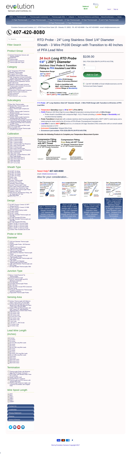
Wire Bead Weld (14, 195)
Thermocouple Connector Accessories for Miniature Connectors (20, 86)
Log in (109, 9)
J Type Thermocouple (38, 20)
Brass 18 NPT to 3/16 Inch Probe (18, 228)
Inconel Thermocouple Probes (17, 185)
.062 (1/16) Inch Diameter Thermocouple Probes (20, 253)
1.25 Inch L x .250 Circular (16, 322)
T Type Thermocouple (55, 20)
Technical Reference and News (88, 17)
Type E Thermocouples (16, 141)
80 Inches (12, 352)
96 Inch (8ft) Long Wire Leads (17, 355)
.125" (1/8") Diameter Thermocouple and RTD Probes (20, 259)
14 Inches (12, 341)
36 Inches (12, 344)
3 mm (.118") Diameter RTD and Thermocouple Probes (18, 256)
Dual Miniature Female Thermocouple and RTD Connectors (19, 129)
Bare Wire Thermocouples (16, 104)
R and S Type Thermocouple (109, 20)
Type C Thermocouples (16, 139)
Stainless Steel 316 (15, 191)
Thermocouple (21, 17)
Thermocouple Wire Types (16, 62)
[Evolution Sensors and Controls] (20, 9)
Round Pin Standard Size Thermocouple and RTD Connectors (20, 290)
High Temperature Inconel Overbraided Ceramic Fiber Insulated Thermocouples (20, 77)
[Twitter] (10, 427)
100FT (11, 397)
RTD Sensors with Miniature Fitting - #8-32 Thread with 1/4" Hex (20, 193)
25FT (11, 394)
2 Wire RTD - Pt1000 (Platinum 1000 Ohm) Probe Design (19, 155)
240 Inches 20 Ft (14, 359)
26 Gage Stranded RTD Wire (17, 222)
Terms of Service (14, 419)
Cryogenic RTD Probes (16, 74)
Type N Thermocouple (15, 151)
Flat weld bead (13, 282)
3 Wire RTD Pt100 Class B (17, 159)
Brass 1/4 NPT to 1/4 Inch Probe (18, 223)
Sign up (116, 9)
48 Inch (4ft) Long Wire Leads (17, 347)
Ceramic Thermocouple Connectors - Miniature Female (19, 112)
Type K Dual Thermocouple (17, 148)
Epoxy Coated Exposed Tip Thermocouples (17, 275)
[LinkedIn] (23, 427)
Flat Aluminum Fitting (15, 182)
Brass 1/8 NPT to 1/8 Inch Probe (18, 226)
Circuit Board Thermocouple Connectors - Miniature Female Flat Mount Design (20, 120)
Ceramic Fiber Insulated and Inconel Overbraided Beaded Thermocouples (19, 230)
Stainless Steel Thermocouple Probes (20, 189)
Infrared (71, 17)
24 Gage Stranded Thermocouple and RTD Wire (19, 219)
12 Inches (12, 339)
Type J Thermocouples (15, 142)
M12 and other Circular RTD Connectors (20, 286)
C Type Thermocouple (74, 23)
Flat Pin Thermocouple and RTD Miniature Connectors (18, 280)
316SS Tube (13, 177)
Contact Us (12, 406)
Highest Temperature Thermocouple (19, 80)
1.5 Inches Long (14, 324)
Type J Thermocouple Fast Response (20, 144)
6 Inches (12, 338)
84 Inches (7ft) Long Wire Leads (18, 353)
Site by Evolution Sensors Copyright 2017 (65, 445)
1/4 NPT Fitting (13, 211)
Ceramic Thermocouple (16, 180)
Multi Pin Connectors (15, 88)
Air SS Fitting (13, 179)
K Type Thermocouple (20, 20)
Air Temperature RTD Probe (17, 71)
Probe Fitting (13, 288)
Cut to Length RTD (14, 127)
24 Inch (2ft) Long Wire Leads (17, 342)
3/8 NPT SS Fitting (14, 174)
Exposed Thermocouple (16, 278)
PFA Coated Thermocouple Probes (19, 186)
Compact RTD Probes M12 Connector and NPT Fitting (20, 123)
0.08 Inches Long (14, 312)
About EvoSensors (107, 17)
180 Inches (12, 358)
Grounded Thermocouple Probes (18, 283)
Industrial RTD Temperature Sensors (19, 81)
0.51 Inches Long (14, 318)
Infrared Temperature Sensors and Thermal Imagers (19, 55)
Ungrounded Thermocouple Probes (19, 292)
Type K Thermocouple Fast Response (20, 150)
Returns (11, 416)
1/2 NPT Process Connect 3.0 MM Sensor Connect (19, 208)
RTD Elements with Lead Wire (17, 96)
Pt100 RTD (12, 57)
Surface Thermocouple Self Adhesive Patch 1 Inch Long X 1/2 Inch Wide (19, 301)
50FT (11, 395)
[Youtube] (19, 427)
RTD (11, 17)
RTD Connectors (14, 93)
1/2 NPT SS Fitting (14, 176)
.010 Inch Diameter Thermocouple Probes (19, 242)
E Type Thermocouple (72, 20)
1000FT (11, 401)
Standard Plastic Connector (17, 378)
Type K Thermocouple (15, 147)
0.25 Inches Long (14, 315)
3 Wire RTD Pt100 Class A (17, 157)
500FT (11, 400)
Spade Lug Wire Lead (15, 377)
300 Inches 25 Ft (14, 361)
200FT (11, 398)
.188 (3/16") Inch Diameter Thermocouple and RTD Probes (18, 261)
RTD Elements (13, 95)
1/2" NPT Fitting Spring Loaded (18, 210)
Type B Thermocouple (15, 137)
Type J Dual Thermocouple (17, 145)
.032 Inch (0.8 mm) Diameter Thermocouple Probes (17, 247)
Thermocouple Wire (58, 17)
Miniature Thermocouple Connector (19, 84)
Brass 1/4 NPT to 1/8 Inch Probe (18, 225)
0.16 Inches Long (14, 313)
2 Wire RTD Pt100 (14, 153)
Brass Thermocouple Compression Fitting (19, 109)
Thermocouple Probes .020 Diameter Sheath (19, 245)
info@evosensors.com (49, 174)
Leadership (12, 409)
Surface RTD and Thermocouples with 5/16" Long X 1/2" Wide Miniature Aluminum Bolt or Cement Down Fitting (20, 309)
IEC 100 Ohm (13, 285)
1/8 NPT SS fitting (14, 171)
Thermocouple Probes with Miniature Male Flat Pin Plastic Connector (19, 372)
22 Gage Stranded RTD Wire (17, 217)
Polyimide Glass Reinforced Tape (18, 188)
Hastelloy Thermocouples (16, 183)
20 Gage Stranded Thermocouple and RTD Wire (19, 215)
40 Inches (12, 346)
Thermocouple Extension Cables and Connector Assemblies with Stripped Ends (19, 384)
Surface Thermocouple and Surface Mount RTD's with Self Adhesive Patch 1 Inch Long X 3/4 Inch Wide (20, 305)
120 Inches (12, 356)
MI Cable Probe (13, 83)
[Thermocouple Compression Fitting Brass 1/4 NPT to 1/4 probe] (72, 160)
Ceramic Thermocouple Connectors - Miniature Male (19, 115)
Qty (84, 65)
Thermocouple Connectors (39, 17)
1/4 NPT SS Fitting (14, 172)
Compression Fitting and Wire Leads (19, 125)
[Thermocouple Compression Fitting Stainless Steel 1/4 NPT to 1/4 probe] (48, 160)
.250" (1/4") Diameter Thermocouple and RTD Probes (20, 264)
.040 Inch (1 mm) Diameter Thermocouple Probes (17, 250)
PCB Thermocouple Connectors (18, 92)
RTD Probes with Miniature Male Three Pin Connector (20, 375)
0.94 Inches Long (14, 319)
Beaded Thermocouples (16, 72)
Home (119, 17)
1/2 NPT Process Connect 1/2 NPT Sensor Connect (19, 205)
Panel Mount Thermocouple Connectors (20, 90)
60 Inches (12, 349)
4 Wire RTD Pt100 (14, 162)
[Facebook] (14, 427)
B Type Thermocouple (57, 23)
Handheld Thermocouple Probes (18, 75)
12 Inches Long (13, 325)
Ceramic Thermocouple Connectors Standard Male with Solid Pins (19, 117)
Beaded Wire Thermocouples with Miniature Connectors (18, 106)
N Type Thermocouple (89, 20)
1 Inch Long (12, 321)
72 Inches (12, 350)
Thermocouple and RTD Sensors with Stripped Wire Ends (19, 380)
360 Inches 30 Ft (14, 362)
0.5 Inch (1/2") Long (15, 316)
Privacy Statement (15, 413)
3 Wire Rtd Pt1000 (14, 160)
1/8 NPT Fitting (13, 213)
